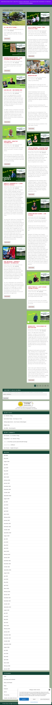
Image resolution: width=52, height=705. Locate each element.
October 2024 (7, 492)
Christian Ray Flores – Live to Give (37, 214)
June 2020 (6, 653)
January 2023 (7, 557)
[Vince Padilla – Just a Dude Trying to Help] (38, 278)
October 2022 (7, 566)
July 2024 (6, 501)
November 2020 (7, 638)
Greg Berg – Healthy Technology (11, 142)
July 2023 (6, 539)
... (42, 385)
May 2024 (6, 508)
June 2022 (6, 579)
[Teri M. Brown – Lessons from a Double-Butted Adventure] (38, 139)
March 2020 (6, 662)
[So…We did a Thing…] (14, 18)
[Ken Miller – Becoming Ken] (14, 81)
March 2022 (6, 588)
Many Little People (18, 29)
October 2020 (7, 641)
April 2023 (6, 548)
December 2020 (7, 634)
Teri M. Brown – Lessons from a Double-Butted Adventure (38, 148)
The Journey (10, 62)
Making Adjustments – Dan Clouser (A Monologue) (13, 58)
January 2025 (7, 483)
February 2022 (7, 591)
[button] (49, 689)
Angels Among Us (14, 448)
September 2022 (7, 570)
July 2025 (6, 464)
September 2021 (7, 607)
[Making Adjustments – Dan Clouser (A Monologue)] (14, 49)
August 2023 (6, 535)
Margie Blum (7, 438)
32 (45, 385)
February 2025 (7, 480)
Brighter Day (32, 75)
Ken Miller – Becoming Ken (13, 90)
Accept (24, 699)
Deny (34, 699)
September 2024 (7, 495)
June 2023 (6, 542)
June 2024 (6, 504)
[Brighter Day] (38, 67)
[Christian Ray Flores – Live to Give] (38, 205)
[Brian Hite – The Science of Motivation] (38, 317)
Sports (33, 32)
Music (29, 78)
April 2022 (6, 585)
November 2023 (7, 526)
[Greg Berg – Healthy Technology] (14, 132)
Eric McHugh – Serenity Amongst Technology (12, 262)
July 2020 (6, 650)
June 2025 (6, 467)
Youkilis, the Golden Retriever (10, 698)
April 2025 (6, 474)
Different (13, 444)
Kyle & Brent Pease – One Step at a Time (36, 28)
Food (5, 676)
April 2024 (6, 511)
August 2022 (6, 573)
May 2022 (6, 582)
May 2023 (6, 545)
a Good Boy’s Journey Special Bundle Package (17, 441)
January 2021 (7, 631)
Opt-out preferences (34, 702)
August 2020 (6, 647)
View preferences (44, 699)
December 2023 (7, 523)
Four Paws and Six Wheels (9, 679)
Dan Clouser (7, 29)
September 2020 (7, 644)
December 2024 (7, 486)
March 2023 (6, 551)
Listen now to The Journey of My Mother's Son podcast (26, 408)
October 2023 (7, 529)
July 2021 (6, 613)
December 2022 (7, 560)
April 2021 (6, 622)
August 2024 (6, 498)
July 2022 (6, 576)
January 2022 (7, 594)
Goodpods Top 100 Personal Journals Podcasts (26, 407)
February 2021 (7, 628)
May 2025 (6, 470)
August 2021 (6, 610)
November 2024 (7, 489)
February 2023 (7, 554)
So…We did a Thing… (10, 27)
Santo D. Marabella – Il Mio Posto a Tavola (13, 184)
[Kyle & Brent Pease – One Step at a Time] (38, 18)
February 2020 (7, 665)
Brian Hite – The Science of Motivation (37, 326)
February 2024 (7, 517)
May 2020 (6, 656)
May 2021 (6, 619)
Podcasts (5, 62)
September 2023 (7, 532)
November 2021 (7, 600)
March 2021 (6, 625)
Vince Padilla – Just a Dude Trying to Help (37, 287)
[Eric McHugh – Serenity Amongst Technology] (14, 253)
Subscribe (5, 398)
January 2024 (7, 520)
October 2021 (7, 604)
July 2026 (6, 455)
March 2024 (6, 514)
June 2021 (6, 616)
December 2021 (7, 597)
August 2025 (6, 461)
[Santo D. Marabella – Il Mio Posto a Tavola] (14, 175)
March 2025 (6, 477)
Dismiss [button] (31, 3)
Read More (7, 38)
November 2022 (7, 563)
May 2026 (6, 458)
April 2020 (6, 659)
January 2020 (7, 669)
